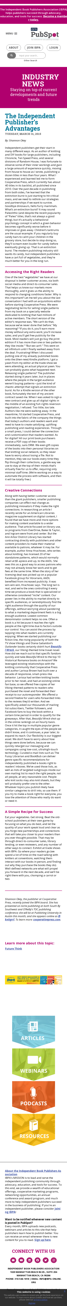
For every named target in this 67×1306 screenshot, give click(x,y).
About (13, 47)
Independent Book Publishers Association (33, 1268)
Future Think (13, 948)
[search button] (11, 55)
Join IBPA (34, 47)
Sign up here (42, 1240)
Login (53, 47)
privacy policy (40, 1299)
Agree (32, 1303)
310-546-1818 (22, 1278)
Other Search (30, 60)
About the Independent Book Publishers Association (33, 1172)
